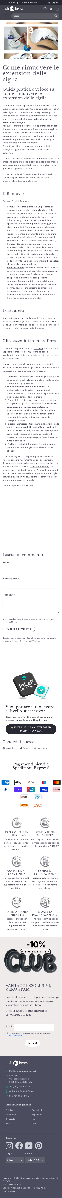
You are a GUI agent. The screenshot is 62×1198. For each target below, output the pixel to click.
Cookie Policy (9, 1191)
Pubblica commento (18, 628)
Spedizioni (37, 1110)
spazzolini (38, 348)
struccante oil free (39, 466)
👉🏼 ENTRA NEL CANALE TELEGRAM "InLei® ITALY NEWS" (31, 729)
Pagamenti (37, 1114)
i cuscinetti (52, 318)
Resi (34, 1119)
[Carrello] (57, 8)
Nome (6, 562)
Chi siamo (10, 1110)
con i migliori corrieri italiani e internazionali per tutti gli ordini (45, 842)
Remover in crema (16, 206)
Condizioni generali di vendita (16, 1188)
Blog (8, 1123)
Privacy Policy (15, 1035)
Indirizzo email (11, 578)
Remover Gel (14, 244)
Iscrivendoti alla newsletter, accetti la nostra (29, 1034)
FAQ (34, 1123)
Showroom (11, 1114)
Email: (9, 1026)
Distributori (11, 1119)
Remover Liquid (15, 267)
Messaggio (9, 594)
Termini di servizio (20, 641)
